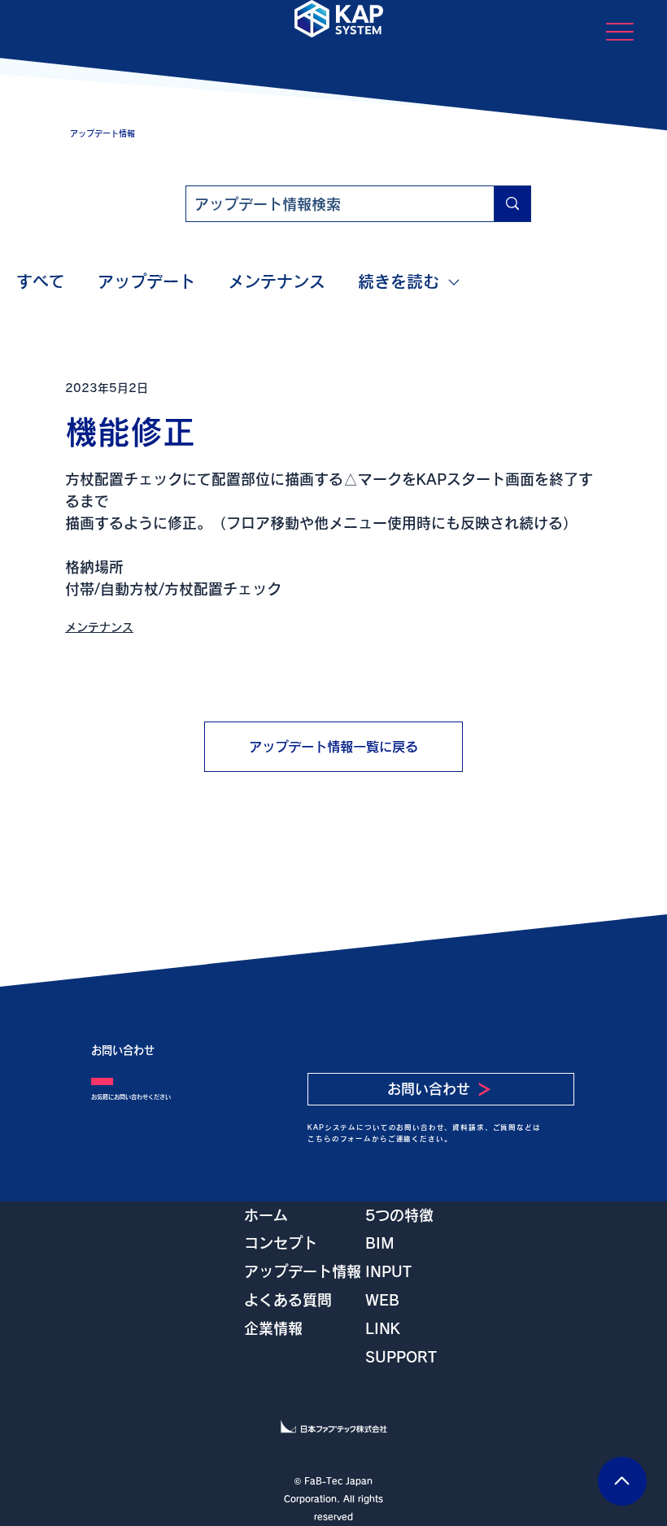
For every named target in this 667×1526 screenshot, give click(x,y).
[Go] (622, 1481)
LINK (382, 1328)
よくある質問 (288, 1300)
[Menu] (619, 31)
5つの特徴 (399, 1215)
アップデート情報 (302, 1271)
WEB (382, 1300)
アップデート (146, 281)
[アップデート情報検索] (512, 203)
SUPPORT (401, 1356)
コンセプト (280, 1243)
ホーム (266, 1215)
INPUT (388, 1271)
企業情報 (273, 1328)
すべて (40, 281)
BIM (380, 1243)
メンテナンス (276, 281)
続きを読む (398, 281)
